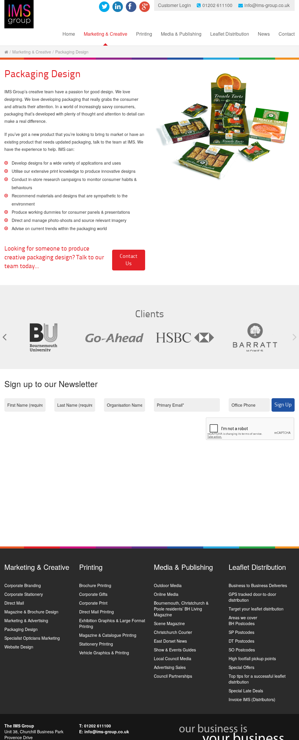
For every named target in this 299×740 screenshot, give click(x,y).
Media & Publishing (181, 33)
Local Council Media (172, 658)
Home (68, 33)
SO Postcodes (242, 650)
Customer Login (174, 5)
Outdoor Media (168, 585)
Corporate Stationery (23, 594)
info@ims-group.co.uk (267, 5)
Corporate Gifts (93, 594)
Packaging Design (21, 629)
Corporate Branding (22, 585)
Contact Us (129, 260)
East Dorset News (170, 641)
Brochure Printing (95, 585)
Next (295, 336)
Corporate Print (93, 603)
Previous (4, 336)
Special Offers (241, 667)
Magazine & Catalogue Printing (107, 635)
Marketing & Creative (105, 33)
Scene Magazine (169, 623)
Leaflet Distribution (229, 33)
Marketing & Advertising (26, 620)
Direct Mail (14, 603)
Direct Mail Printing (96, 612)
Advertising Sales (170, 667)
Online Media (166, 594)
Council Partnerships (173, 676)
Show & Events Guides (175, 650)
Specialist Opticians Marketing (32, 638)
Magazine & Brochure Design (31, 612)
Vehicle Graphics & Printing (104, 653)
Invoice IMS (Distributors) (252, 699)
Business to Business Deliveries (258, 585)
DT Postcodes (241, 641)
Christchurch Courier (173, 632)
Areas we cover (243, 617)
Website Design (18, 647)
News (264, 33)
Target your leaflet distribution (256, 609)
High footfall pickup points (252, 658)
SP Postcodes (241, 632)
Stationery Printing (96, 644)
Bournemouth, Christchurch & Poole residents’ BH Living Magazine (181, 608)
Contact (287, 33)
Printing (144, 33)
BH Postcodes (242, 623)
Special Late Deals (246, 691)
